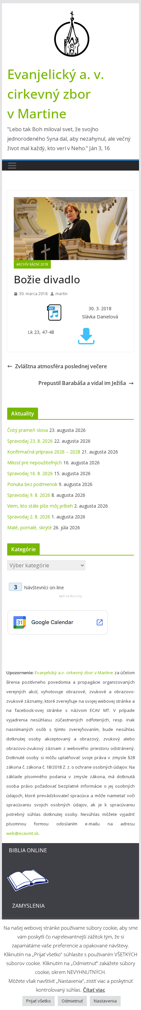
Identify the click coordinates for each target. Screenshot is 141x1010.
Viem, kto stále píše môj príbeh (40, 506)
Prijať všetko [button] (38, 1001)
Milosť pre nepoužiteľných (34, 462)
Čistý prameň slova (27, 430)
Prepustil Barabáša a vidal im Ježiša (82, 383)
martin (61, 293)
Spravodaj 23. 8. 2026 (30, 441)
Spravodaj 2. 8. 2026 (28, 517)
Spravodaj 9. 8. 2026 (28, 495)
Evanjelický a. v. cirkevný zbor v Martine (55, 93)
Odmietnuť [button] (72, 1001)
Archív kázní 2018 (32, 264)
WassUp (76, 596)
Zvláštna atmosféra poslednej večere (61, 366)
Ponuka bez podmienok (32, 484)
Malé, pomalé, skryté (29, 527)
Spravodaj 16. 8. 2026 (30, 473)
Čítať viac (94, 989)
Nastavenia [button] (105, 1001)
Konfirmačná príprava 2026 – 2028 (43, 452)
